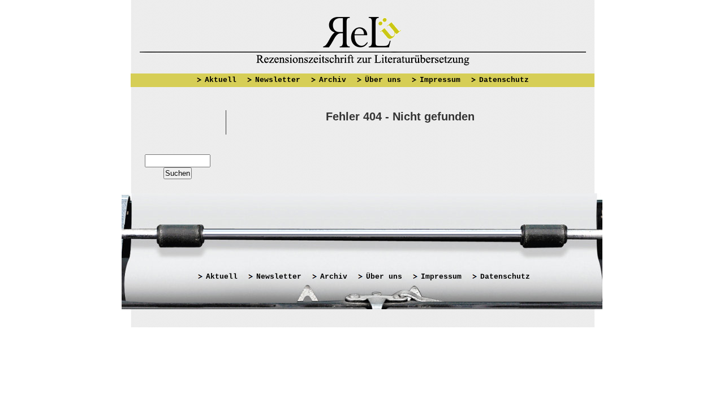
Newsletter (277, 80)
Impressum (440, 80)
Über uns (383, 80)
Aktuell (220, 80)
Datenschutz (504, 80)
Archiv (332, 80)
